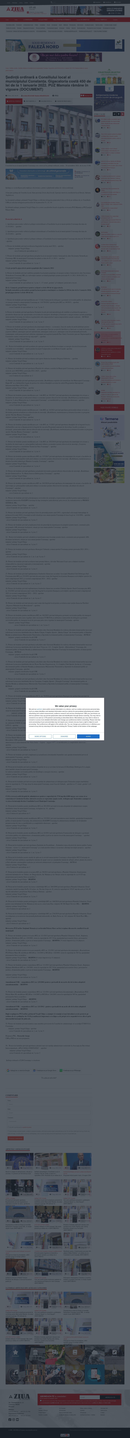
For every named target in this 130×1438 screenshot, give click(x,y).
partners (39, 709)
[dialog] (65, 719)
